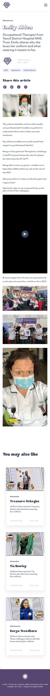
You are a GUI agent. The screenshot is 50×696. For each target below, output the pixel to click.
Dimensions (15, 70)
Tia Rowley (18, 566)
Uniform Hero (23, 60)
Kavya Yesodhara (23, 631)
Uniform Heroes (29, 70)
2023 (6, 70)
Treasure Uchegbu (24, 501)
